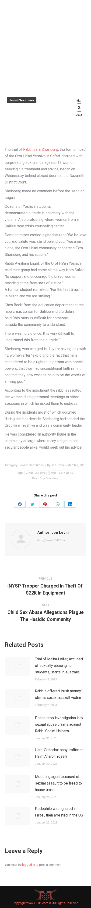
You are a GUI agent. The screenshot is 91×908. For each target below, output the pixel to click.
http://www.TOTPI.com (52, 540)
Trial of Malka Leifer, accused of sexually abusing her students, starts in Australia (59, 665)
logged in (28, 864)
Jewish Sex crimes (21, 100)
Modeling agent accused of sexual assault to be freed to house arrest (58, 783)
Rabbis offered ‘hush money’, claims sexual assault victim (58, 694)
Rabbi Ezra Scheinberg (45, 478)
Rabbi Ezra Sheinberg (40, 149)
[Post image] (17, 666)
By (55, 465)
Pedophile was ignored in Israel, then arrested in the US (59, 811)
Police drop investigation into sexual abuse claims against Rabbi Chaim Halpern (59, 724)
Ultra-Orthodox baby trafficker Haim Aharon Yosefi (59, 753)
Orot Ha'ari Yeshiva (62, 473)
